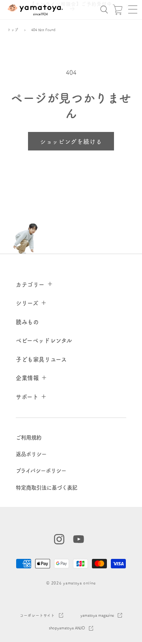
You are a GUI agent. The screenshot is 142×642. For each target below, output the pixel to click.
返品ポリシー (31, 453)
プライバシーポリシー (41, 470)
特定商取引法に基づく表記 (46, 487)
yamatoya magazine (97, 615)
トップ (12, 29)
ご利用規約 (28, 437)
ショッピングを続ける (71, 141)
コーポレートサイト (37, 615)
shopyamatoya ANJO (67, 628)
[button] (132, 9)
